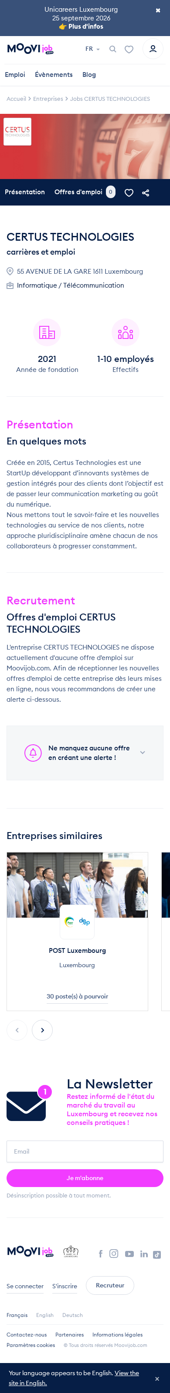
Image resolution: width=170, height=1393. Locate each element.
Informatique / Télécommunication (70, 285)
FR (89, 49)
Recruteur (110, 1285)
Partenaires (69, 1334)
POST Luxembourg (77, 950)
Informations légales (117, 1334)
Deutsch (72, 1315)
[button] (42, 1030)
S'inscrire (64, 1286)
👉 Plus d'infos (81, 26)
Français (17, 1315)
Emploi (15, 74)
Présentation (25, 192)
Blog (89, 74)
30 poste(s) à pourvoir (77, 996)
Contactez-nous (27, 1334)
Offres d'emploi (83, 192)
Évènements (54, 74)
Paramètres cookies (31, 1345)
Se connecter (25, 1286)
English (45, 1315)
